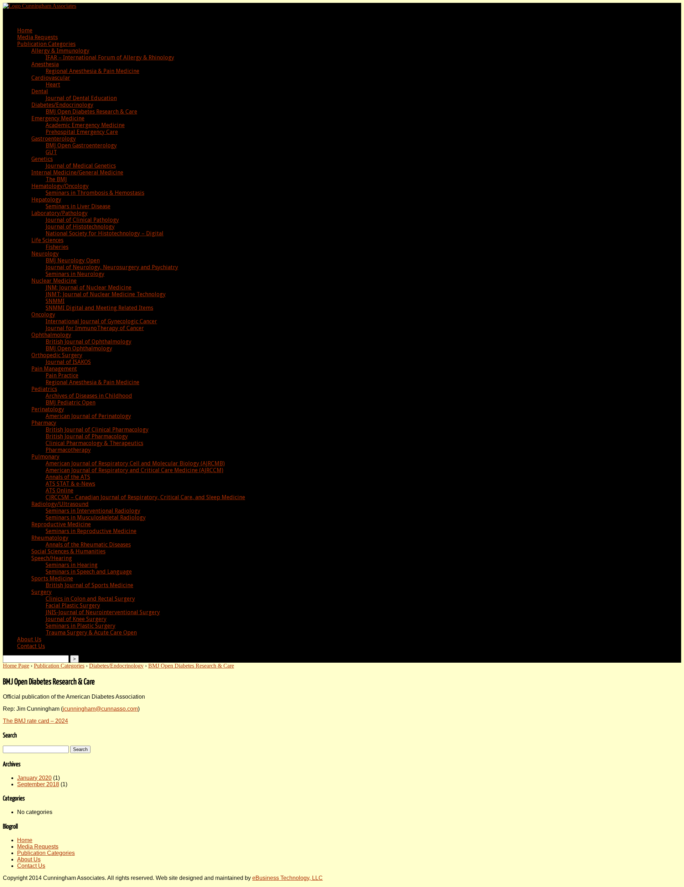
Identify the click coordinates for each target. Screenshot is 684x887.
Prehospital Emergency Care (82, 132)
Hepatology (46, 199)
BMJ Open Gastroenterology (81, 145)
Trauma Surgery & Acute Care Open (91, 632)
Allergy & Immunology (60, 50)
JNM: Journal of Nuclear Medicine (88, 287)
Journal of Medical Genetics (81, 165)
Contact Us (31, 646)
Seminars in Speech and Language (89, 571)
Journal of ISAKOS (68, 362)
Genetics (42, 159)
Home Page (16, 666)
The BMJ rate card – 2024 (35, 721)
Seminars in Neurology (75, 274)
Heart (53, 84)
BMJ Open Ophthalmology (79, 348)
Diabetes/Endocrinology (62, 104)
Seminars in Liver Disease (78, 206)
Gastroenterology (53, 138)
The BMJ (56, 179)
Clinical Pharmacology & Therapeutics (94, 443)
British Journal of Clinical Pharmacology (97, 429)
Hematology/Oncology (60, 186)
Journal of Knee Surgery (76, 619)
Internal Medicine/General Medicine (77, 172)
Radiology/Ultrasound (60, 504)
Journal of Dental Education (81, 98)
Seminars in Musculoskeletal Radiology (96, 517)
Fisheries (57, 247)
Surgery (41, 592)
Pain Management (54, 368)
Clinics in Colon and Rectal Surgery (90, 598)
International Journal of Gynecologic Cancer (101, 321)
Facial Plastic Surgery (73, 605)
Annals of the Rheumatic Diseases (88, 544)
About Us (29, 639)
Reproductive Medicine (61, 524)
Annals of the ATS (68, 477)
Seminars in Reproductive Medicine (91, 531)
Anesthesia (45, 64)
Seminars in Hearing (72, 565)
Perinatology (47, 409)
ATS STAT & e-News (70, 483)
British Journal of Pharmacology (87, 436)
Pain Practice (62, 375)
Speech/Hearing (51, 558)
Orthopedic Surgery (56, 355)
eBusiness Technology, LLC (287, 878)
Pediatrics (44, 389)
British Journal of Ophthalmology (88, 341)
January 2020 (34, 778)
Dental (39, 91)
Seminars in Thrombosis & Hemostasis (95, 192)
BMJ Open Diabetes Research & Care (91, 111)
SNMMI (55, 301)
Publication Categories (46, 44)
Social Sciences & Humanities (68, 551)
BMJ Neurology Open (73, 260)
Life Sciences (47, 240)
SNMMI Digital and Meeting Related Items (99, 307)
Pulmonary (45, 456)
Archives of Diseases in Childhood (89, 395)
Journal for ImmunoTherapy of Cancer (95, 328)
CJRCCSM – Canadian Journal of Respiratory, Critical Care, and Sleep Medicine (145, 497)
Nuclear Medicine (54, 280)
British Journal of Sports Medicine (89, 585)
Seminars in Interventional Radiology (93, 510)
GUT (51, 152)
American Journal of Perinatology (88, 416)
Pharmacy (43, 422)
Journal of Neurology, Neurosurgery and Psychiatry (112, 267)
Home (24, 30)
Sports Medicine (52, 578)
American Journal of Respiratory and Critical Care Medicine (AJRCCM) (134, 470)
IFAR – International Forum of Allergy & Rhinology (110, 57)
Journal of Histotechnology (80, 226)
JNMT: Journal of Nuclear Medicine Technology (106, 294)
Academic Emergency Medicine (85, 125)
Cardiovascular (50, 77)
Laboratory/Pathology (59, 213)
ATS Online (59, 490)
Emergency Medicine (57, 118)
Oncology (43, 314)
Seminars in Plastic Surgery (80, 625)
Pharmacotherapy (68, 450)
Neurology (45, 253)
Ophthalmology (51, 335)
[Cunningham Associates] (39, 6)
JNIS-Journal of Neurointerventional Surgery (103, 612)
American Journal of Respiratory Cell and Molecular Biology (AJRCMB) (135, 463)
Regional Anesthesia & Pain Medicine (92, 71)
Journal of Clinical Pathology (82, 219)
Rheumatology (49, 537)
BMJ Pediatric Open (70, 402)
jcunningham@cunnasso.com (100, 709)
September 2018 (38, 784)
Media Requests (37, 37)
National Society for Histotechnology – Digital (105, 233)
